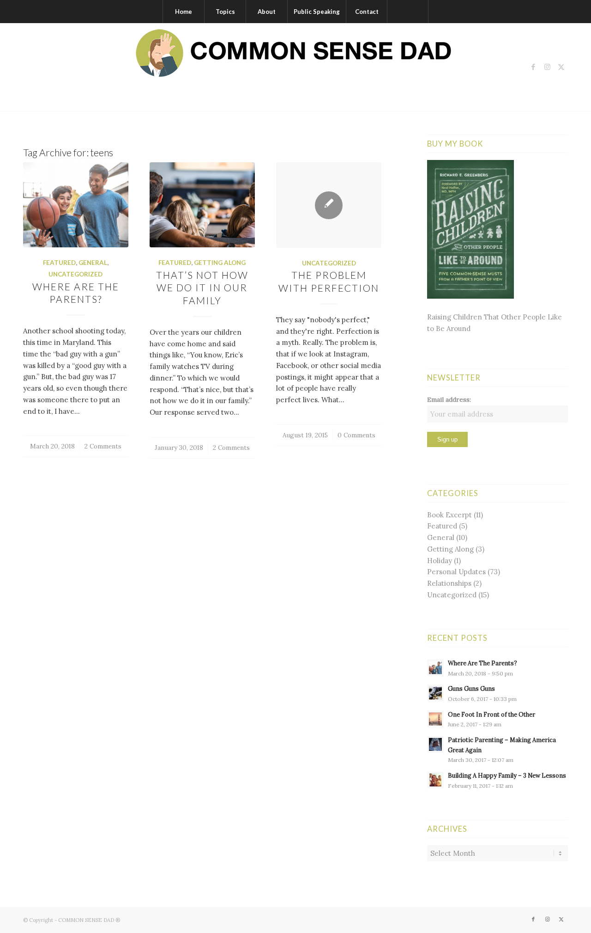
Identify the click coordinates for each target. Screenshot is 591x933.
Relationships (449, 583)
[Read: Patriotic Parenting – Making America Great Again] (435, 744)
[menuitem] (183, 11)
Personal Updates (456, 571)
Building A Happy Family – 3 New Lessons (507, 775)
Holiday (439, 560)
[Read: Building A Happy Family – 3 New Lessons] (435, 780)
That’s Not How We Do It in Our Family (202, 287)
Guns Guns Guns (471, 688)
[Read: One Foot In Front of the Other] (435, 719)
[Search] (407, 11)
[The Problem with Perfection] (328, 204)
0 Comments (356, 435)
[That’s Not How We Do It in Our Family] (202, 204)
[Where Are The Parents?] (75, 204)
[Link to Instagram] (547, 67)
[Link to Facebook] (533, 67)
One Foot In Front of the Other (491, 714)
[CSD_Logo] (295, 67)
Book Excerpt (449, 514)
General (92, 262)
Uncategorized (75, 274)
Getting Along (220, 262)
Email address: (449, 399)
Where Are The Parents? (482, 663)
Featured (59, 262)
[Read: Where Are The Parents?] (435, 667)
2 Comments (102, 446)
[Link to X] (561, 67)
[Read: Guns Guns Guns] (435, 693)
